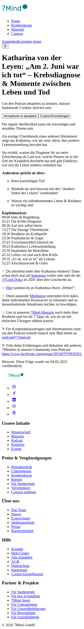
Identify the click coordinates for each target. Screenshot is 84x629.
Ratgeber (17, 445)
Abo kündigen (21, 557)
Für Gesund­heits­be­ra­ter (28, 609)
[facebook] (14, 395)
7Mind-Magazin (42, 312)
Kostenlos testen (29, 41)
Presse (16, 527)
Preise (15, 21)
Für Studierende (23, 484)
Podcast (17, 440)
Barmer (16, 479)
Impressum (19, 570)
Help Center (20, 553)
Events (16, 449)
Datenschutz (20, 566)
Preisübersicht (21, 467)
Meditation (38, 296)
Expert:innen (20, 518)
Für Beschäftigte (23, 613)
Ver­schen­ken (20, 488)
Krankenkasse (21, 25)
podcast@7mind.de (16, 337)
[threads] (14, 414)
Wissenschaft (20, 432)
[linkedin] (14, 401)
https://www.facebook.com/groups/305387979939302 (41, 354)
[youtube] (14, 408)
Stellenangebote (23, 522)
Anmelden (9, 41)
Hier (9, 288)
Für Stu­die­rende (23, 592)
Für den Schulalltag (25, 596)
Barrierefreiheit (22, 531)
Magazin (17, 29)
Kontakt (17, 549)
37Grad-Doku (12, 280)
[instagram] (14, 388)
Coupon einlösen (23, 492)
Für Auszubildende (25, 617)
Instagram (38, 275)
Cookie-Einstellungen (54, 116)
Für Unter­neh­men (24, 604)
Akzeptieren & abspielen (20, 116)
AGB (15, 561)
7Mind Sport (20, 600)
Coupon (17, 34)
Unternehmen (21, 471)
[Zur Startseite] (15, 13)
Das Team (18, 510)
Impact (16, 514)
